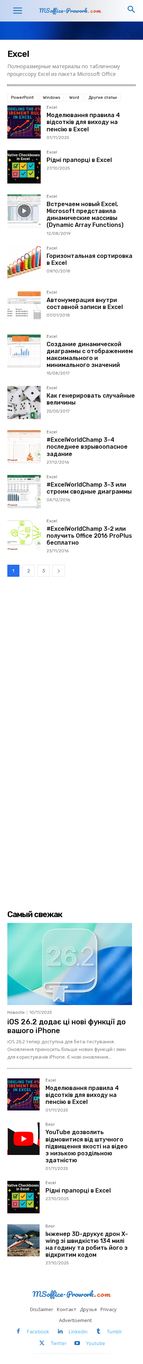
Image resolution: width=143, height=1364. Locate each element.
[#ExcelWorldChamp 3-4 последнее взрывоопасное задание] (24, 446)
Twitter (59, 1343)
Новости (16, 1013)
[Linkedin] (60, 1332)
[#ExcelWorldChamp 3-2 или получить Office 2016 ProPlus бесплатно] (24, 535)
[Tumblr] (98, 1332)
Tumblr (114, 1331)
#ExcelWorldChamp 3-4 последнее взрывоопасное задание (87, 446)
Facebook (38, 1331)
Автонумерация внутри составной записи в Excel (85, 303)
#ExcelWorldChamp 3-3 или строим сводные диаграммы (89, 488)
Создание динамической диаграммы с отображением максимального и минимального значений (90, 355)
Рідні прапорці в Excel (79, 160)
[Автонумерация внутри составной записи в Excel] (24, 307)
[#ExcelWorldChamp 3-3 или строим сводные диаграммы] (24, 491)
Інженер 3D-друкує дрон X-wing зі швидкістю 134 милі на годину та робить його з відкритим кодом (86, 1244)
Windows (51, 97)
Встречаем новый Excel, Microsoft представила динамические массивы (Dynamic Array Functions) (85, 215)
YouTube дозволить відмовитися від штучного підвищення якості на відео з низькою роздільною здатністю (86, 1146)
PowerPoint (22, 97)
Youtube (95, 1343)
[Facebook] (18, 1332)
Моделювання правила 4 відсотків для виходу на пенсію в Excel (83, 122)
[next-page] (58, 571)
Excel (52, 107)
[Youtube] (77, 1344)
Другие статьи (102, 97)
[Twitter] (42, 1344)
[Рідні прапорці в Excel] (24, 166)
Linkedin (78, 1331)
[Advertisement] (71, 662)
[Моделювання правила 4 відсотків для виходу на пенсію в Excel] (24, 122)
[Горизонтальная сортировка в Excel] (24, 262)
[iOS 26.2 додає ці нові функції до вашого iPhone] (69, 964)
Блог (50, 1125)
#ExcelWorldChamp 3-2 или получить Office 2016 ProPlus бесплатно (89, 535)
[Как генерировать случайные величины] (24, 402)
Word (74, 97)
